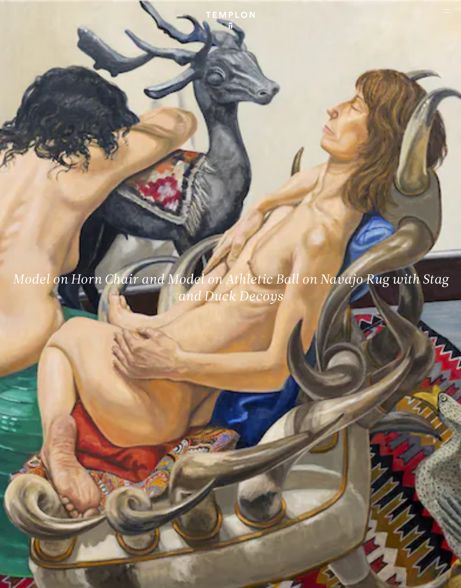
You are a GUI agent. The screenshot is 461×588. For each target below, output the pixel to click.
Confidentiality (399, 576)
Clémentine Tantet (130, 576)
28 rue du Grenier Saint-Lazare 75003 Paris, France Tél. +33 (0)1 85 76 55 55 (58, 520)
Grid (186, 576)
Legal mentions (363, 576)
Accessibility (432, 576)
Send (253, 527)
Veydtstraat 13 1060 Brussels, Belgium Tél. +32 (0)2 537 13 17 (159, 472)
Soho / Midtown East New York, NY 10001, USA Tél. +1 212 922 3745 (162, 520)
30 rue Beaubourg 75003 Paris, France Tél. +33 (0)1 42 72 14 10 (48, 472)
